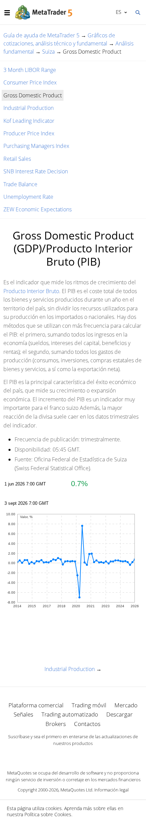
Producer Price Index (28, 133)
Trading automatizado (69, 714)
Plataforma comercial (35, 705)
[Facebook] (62, 755)
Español (117, 11)
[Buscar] (137, 12)
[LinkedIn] (73, 755)
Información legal (111, 790)
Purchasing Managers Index (36, 146)
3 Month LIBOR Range (29, 70)
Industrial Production (28, 108)
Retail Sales (17, 158)
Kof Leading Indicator (28, 121)
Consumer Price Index (30, 82)
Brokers (55, 724)
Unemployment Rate (28, 196)
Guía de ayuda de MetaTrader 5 (41, 35)
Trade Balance (20, 184)
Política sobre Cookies (47, 814)
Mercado (126, 705)
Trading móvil (89, 705)
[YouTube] (84, 755)
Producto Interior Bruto (31, 291)
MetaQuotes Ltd (76, 790)
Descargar (119, 714)
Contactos (87, 724)
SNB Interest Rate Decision (35, 171)
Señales (23, 714)
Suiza (48, 51)
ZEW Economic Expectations (37, 209)
